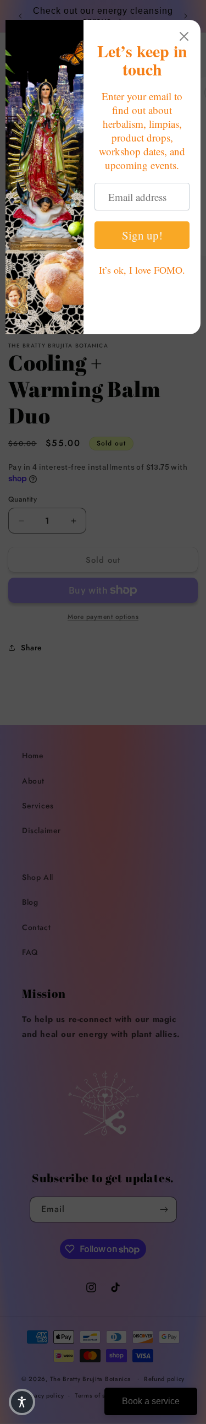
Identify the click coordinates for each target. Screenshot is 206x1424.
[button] (22, 1402)
